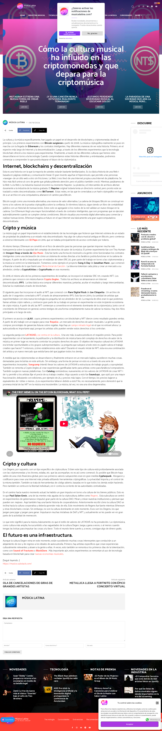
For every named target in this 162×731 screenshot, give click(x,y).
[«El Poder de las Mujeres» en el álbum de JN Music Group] (88, 677)
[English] (155, 3)
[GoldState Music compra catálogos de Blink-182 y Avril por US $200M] (135, 250)
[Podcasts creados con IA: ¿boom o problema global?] (135, 237)
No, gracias (92, 33)
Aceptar (129, 724)
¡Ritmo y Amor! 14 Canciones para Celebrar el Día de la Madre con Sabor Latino (105, 692)
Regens (94, 496)
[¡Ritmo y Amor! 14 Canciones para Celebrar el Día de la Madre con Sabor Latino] (88, 690)
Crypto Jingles (51, 279)
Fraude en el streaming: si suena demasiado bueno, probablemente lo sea (149, 293)
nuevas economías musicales (49, 554)
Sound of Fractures (23, 551)
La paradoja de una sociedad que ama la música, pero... (138, 99)
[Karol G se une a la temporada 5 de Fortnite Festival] (135, 264)
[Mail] (148, 6)
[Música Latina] (19, 6)
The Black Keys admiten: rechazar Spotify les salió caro (66, 678)
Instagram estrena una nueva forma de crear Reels (24, 99)
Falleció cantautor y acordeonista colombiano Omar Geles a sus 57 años (149, 277)
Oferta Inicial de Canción (53, 266)
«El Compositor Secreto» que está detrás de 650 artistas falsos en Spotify (147, 679)
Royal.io (54, 322)
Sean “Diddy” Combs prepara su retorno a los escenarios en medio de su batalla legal (24, 679)
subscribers (68, 38)
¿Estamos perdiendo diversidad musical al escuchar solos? (100, 99)
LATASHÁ (30, 335)
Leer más (24, 107)
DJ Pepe (33, 240)
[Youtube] (156, 6)
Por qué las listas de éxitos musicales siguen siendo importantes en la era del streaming (147, 692)
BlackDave (41, 551)
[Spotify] (152, 6)
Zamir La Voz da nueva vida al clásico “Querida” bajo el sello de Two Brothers (24, 694)
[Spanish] (158, 3)
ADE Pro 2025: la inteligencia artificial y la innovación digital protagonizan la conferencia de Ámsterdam (65, 695)
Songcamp (34, 365)
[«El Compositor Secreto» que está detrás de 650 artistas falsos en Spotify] (128, 678)
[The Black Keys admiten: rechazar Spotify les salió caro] (47, 677)
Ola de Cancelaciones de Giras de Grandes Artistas (28, 585)
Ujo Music (38, 253)
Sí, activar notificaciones (70, 33)
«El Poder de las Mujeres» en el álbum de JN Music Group (106, 678)
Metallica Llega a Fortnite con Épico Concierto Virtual (97, 585)
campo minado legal (81, 325)
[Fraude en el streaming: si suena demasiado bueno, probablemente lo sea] (135, 291)
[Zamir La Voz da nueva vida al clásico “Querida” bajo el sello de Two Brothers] (7, 692)
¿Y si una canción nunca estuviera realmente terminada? (62, 99)
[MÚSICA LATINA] (6, 122)
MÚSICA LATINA (17, 122)
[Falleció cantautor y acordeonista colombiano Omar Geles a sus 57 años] (135, 277)
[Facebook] (139, 6)
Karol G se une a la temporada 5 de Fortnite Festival (148, 263)
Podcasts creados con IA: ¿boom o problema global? (148, 236)
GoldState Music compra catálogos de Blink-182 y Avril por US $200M (150, 250)
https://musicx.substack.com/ (17, 564)
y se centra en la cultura (48, 335)
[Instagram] (143, 6)
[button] (157, 703)
